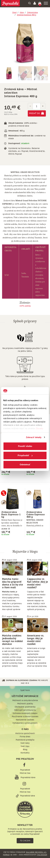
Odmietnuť (25, 464)
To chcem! (25, 840)
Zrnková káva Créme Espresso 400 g (35, 514)
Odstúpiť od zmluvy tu (25, 710)
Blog (25, 749)
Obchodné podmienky (25, 707)
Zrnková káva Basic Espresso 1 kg (11, 514)
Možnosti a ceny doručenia (25, 700)
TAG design (42, 855)
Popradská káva (27, 777)
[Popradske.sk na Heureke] (25, 809)
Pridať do (34, 113)
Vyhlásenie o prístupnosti (25, 723)
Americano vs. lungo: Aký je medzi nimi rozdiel (35, 640)
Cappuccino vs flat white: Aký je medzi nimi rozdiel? (37, 583)
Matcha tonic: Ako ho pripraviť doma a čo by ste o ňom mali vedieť (12, 584)
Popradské (25, 770)
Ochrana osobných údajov (25, 713)
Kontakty (25, 752)
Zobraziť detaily (34, 437)
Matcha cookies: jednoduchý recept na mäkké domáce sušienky (12, 641)
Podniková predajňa (25, 740)
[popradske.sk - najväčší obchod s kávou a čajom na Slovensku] (10, 3)
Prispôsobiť (23, 455)
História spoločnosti (25, 733)
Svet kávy (25, 743)
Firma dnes (25, 736)
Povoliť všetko (25, 446)
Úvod (14, 12)
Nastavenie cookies (25, 719)
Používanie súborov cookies (25, 716)
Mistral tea (25, 773)
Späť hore (25, 690)
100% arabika (25, 306)
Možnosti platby (25, 703)
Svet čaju (25, 746)
